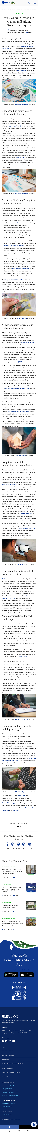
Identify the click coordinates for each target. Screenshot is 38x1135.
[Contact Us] (29, 3)
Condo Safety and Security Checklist (12, 1064)
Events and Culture (7, 1051)
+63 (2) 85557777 (7, 1107)
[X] (28, 1127)
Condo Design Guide (7, 1068)
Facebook (25, 808)
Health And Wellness (8, 866)
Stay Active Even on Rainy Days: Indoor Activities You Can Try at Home (12, 871)
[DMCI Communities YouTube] (13, 1041)
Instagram (5, 810)
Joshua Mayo (21, 564)
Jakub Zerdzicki (22, 318)
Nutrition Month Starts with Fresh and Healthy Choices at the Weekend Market (12, 923)
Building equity (21, 158)
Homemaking (5, 1059)
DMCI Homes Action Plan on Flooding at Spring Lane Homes (12, 889)
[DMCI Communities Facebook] (3, 1041)
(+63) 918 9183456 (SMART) (10, 1092)
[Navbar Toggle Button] (35, 3)
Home (3, 9)
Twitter (32, 808)
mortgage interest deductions (14, 246)
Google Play (6, 803)
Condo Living (19, 13)
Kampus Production (21, 719)
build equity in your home (19, 223)
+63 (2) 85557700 (7, 1089)
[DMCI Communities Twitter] (10, 1041)
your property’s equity (14, 126)
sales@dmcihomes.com (8, 1103)
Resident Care (6, 1077)
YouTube (15, 810)
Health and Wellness (8, 1055)
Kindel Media (21, 455)
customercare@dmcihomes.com (11, 1086)
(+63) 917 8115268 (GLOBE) (10, 1095)
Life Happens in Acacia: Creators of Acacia (10, 906)
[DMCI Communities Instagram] (6, 1041)
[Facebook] (9, 1127)
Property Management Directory (11, 1072)
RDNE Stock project (21, 104)
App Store (15, 803)
